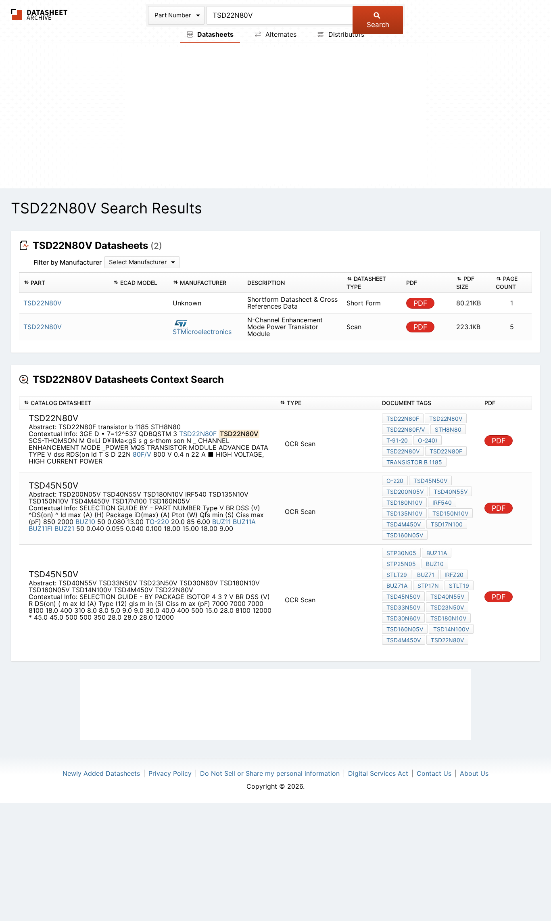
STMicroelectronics (202, 332)
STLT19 (459, 585)
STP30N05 (401, 552)
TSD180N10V (404, 502)
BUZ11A (244, 522)
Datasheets (215, 34)
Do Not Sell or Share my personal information (270, 773)
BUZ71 (425, 574)
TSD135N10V (404, 513)
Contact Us (434, 773)
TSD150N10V (450, 513)
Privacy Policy (170, 773)
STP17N (428, 585)
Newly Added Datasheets (101, 773)
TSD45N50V (430, 480)
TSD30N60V (403, 618)
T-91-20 (397, 440)
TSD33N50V (403, 607)
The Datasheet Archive (39, 14)
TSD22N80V (445, 418)
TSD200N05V (405, 491)
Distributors (345, 34)
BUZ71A (396, 585)
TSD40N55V (451, 491)
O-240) (427, 440)
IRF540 (442, 502)
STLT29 (396, 574)
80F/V (142, 454)
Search (378, 25)
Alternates (279, 34)
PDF (420, 303)
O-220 (159, 522)
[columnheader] (64, 283)
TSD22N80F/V (405, 429)
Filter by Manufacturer (67, 262)
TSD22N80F (198, 434)
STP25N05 (401, 563)
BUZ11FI (40, 528)
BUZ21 (64, 528)
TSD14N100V (451, 629)
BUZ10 (85, 522)
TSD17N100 (447, 524)
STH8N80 (448, 429)
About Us (474, 773)
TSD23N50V (447, 607)
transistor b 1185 (414, 462)
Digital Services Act (378, 773)
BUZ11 (221, 522)
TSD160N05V (404, 535)
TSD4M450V (403, 524)
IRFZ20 (454, 574)
